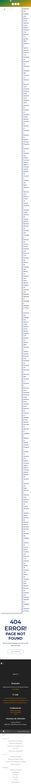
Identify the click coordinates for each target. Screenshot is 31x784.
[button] (26, 310)
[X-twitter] (15, 4)
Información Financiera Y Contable (26, 110)
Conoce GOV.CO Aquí (23, 731)
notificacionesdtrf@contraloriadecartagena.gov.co (15, 702)
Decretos (26, 91)
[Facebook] (13, 4)
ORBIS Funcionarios (15, 711)
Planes (25, 117)
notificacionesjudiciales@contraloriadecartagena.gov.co (16, 700)
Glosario (26, 142)
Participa (26, 294)
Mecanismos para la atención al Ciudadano (26, 126)
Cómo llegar (15, 689)
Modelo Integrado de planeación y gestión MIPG (26, 34)
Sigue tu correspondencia (26, 167)
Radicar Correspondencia (26, 160)
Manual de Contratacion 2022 (26, 276)
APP (15, 714)
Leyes (25, 93)
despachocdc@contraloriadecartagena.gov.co (15, 698)
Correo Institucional (15, 712)
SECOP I (25, 283)
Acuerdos (26, 89)
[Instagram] (18, 4)
